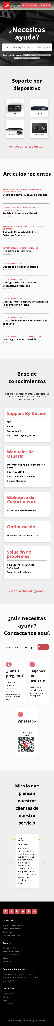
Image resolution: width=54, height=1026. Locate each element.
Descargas (7, 932)
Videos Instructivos (11, 955)
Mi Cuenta (7, 958)
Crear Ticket (8, 993)
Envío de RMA (8, 981)
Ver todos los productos (26, 146)
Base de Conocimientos (13, 951)
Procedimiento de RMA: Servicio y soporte (20, 977)
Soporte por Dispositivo (13, 928)
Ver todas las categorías (26, 591)
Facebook (7, 961)
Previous (10, 862)
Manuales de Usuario (12, 935)
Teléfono (6, 997)
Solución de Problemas (12, 948)
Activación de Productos (13, 925)
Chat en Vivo (8, 1003)
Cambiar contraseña (32, 55)
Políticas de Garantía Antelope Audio (18, 974)
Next (43, 862)
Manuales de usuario (31, 58)
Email (5, 1000)
